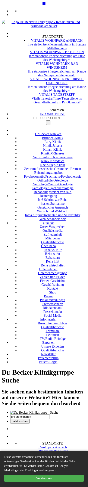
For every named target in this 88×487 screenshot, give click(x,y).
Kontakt (52, 288)
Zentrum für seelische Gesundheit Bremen (52, 169)
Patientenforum (48, 358)
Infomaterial (48, 319)
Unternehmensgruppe (52, 273)
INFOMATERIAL (52, 114)
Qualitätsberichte (52, 242)
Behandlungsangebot (48, 172)
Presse (48, 296)
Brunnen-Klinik (52, 138)
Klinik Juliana (52, 145)
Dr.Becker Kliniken (48, 134)
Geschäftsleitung (52, 284)
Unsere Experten (52, 346)
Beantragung (48, 196)
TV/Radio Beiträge (53, 338)
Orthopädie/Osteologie (52, 180)
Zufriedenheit (53, 234)
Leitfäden (52, 335)
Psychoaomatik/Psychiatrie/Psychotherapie (52, 176)
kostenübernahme (53, 203)
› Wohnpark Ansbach (52, 447)
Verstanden (44, 478)
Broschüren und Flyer (52, 323)
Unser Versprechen (52, 226)
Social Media (53, 315)
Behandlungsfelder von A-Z (53, 192)
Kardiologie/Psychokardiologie (52, 188)
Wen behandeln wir (53, 219)
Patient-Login (48, 362)
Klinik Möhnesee (52, 153)
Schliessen (57, 110)
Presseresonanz (52, 304)
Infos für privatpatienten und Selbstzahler (52, 215)
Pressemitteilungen (52, 300)
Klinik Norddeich (53, 161)
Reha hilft (52, 261)
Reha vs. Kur (53, 250)
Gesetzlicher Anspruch (52, 207)
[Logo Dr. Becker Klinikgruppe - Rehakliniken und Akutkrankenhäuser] (44, 26)
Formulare (53, 331)
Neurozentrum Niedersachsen (53, 157)
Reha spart (52, 257)
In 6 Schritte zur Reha (52, 199)
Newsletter (48, 354)
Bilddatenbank (52, 308)
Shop (52, 292)
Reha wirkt (52, 254)
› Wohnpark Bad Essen (52, 451)
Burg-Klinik (52, 142)
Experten (48, 342)
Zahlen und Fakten (52, 277)
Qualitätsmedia (53, 230)
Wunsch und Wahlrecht (52, 211)
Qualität (48, 223)
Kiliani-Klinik (52, 149)
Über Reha (48, 246)
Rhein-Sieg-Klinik (52, 165)
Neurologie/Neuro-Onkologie (53, 184)
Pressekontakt (52, 311)
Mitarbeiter (52, 238)
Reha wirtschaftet (52, 265)
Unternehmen (48, 269)
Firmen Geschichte (52, 281)
